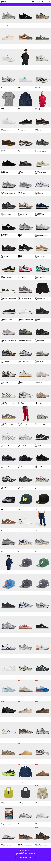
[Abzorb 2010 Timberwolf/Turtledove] (42, 162)
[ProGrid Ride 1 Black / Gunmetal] (8, 204)
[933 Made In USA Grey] (8, 540)
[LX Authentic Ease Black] (25, 120)
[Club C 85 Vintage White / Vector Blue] (8, 57)
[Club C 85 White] (25, 78)
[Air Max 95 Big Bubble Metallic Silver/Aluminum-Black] (8, 498)
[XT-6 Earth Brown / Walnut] (25, 729)
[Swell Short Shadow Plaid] (42, 793)
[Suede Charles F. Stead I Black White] (8, 267)
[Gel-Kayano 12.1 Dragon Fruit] (25, 267)
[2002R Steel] (25, 225)
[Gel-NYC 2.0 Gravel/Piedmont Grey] (42, 729)
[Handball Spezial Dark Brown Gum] (8, 603)
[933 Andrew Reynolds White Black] (25, 687)
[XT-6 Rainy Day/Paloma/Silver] (42, 814)
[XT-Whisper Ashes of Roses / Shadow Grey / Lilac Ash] (8, 330)
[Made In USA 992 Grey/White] (8, 14)
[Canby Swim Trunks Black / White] (42, 288)
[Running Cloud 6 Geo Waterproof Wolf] (42, 225)
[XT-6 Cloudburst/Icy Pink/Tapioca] (25, 814)
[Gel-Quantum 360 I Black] (25, 477)
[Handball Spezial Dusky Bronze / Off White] (8, 519)
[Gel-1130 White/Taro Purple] (25, 645)
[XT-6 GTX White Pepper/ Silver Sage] (42, 14)
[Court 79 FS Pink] (25, 624)
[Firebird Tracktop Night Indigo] (8, 561)
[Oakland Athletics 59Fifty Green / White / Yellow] (25, 498)
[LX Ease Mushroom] (25, 708)
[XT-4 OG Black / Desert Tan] (8, 351)
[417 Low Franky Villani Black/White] (42, 624)
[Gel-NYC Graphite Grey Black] (8, 456)
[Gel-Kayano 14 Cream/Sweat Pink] (8, 78)
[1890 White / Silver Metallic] (42, 57)
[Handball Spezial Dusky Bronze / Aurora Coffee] (25, 835)
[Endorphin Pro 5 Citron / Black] (8, 772)
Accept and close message (25, 857)
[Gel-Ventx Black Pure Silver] (8, 477)
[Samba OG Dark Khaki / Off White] (42, 36)
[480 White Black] (25, 372)
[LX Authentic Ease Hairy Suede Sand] (8, 36)
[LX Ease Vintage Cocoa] (42, 708)
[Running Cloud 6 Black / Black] (8, 246)
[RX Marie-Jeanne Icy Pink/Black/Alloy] (8, 835)
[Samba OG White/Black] (8, 645)
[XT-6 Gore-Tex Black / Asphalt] (42, 330)
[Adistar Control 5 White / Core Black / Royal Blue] (25, 603)
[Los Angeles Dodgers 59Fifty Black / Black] (42, 498)
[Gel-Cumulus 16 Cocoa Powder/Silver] (42, 414)
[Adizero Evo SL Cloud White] (42, 78)
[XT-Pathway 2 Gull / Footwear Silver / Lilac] (25, 288)
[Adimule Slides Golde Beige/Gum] (25, 751)
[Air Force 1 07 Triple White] (8, 666)
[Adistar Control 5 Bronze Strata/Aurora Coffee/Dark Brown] (42, 835)
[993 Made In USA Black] (42, 456)
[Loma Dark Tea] (42, 772)
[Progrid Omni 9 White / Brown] (42, 751)
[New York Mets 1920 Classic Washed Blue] (8, 582)
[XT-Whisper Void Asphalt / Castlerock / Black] (25, 330)
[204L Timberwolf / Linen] (42, 372)
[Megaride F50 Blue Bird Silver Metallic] (42, 687)
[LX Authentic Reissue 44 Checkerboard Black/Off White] (8, 288)
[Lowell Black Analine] (25, 162)
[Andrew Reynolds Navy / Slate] (42, 204)
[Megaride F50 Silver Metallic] (8, 624)
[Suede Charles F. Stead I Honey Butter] (42, 246)
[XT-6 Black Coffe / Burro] (25, 141)
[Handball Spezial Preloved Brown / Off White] (8, 393)
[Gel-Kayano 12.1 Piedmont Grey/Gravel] (42, 540)
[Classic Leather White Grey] (8, 120)
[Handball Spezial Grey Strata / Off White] (8, 414)
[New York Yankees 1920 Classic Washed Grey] (25, 582)
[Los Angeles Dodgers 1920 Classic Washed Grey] (42, 582)
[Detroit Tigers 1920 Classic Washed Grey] (25, 561)
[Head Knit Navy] (25, 772)
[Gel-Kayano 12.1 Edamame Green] (42, 267)
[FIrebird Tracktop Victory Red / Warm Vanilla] (42, 99)
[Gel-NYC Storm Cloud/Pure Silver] (8, 687)
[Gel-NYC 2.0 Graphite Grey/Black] (42, 666)
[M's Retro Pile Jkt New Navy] (25, 99)
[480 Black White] (25, 14)
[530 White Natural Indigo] (42, 183)
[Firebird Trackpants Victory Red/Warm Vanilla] (25, 414)
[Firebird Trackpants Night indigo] (42, 519)
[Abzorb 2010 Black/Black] (8, 162)
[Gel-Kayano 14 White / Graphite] (42, 603)
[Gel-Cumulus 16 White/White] (25, 435)
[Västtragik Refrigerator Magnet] (8, 814)
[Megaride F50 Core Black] (8, 708)
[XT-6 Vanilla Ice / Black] (8, 372)
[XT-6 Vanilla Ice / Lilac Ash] (42, 351)
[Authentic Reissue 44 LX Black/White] (8, 309)
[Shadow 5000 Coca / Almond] (25, 204)
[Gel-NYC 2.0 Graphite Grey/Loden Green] (42, 141)
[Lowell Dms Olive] (8, 141)
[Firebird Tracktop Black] (25, 57)
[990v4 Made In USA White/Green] (8, 729)
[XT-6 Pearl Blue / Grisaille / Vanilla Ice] (25, 351)
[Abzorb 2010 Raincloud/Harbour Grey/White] (8, 183)
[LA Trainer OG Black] (42, 435)
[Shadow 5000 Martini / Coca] (25, 36)
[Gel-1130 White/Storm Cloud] (8, 435)
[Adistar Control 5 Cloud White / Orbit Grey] (25, 393)
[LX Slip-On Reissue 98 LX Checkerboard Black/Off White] (25, 309)
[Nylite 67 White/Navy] (25, 519)
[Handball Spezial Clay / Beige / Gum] (8, 751)
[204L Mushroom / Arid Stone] (42, 393)
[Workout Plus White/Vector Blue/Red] (42, 645)
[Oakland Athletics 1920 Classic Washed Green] (42, 561)
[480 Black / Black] (42, 309)
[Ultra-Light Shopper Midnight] (25, 793)
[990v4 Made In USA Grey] (25, 183)
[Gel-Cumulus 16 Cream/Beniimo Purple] (42, 477)
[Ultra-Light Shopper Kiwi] (8, 793)
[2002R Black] (25, 246)
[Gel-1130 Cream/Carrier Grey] (25, 666)
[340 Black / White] (8, 225)
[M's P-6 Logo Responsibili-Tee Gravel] (8, 99)
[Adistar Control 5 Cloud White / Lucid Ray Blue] (25, 540)
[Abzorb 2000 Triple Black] (25, 456)
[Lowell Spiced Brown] (42, 120)
